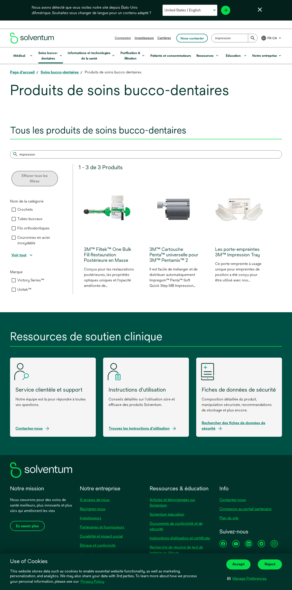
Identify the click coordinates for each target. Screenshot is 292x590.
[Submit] (252, 38)
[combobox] (234, 38)
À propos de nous (95, 500)
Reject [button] (270, 564)
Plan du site (228, 518)
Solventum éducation (167, 514)
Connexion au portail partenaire (245, 509)
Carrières (164, 38)
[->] (225, 10)
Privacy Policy (93, 582)
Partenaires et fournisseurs (102, 527)
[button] (247, 578)
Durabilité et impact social (101, 536)
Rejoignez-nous (92, 509)
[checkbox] (13, 209)
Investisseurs (144, 38)
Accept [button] (238, 564)
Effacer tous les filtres (35, 178)
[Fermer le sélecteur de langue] (260, 9)
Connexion (123, 38)
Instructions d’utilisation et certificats (180, 538)
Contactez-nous (232, 500)
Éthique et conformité (97, 545)
